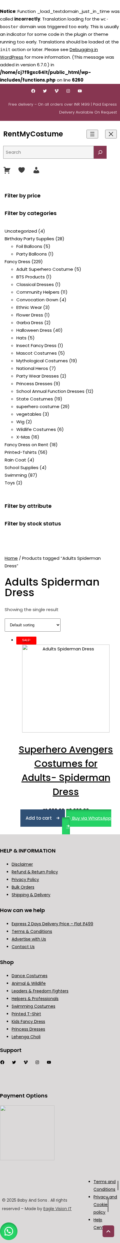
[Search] (100, 152)
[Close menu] (111, 134)
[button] (8, 1231)
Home (11, 558)
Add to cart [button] (39, 818)
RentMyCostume (33, 134)
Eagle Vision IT (57, 1209)
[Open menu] (92, 134)
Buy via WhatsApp (91, 818)
